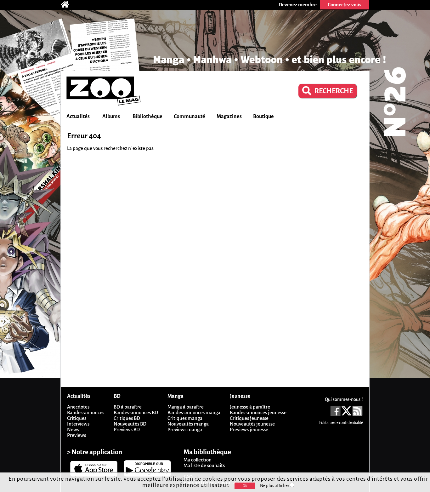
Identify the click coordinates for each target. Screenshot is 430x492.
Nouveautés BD (130, 423)
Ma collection (198, 459)
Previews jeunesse (249, 429)
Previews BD (127, 429)
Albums (111, 116)
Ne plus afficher (275, 485)
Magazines (229, 116)
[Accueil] (68, 4)
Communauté (189, 116)
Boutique (263, 116)
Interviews (78, 423)
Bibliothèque (147, 116)
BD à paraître (128, 406)
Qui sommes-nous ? (344, 399)
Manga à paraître (185, 406)
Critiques (76, 418)
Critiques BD (127, 418)
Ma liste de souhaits (204, 465)
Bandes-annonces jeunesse (258, 412)
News (73, 429)
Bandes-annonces (85, 412)
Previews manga (184, 429)
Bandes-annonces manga (193, 412)
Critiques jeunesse (249, 418)
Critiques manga (184, 418)
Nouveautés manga (188, 423)
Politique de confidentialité (341, 422)
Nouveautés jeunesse (252, 423)
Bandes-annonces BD (136, 412)
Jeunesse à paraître (250, 406)
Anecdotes (78, 406)
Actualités (78, 116)
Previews (76, 435)
